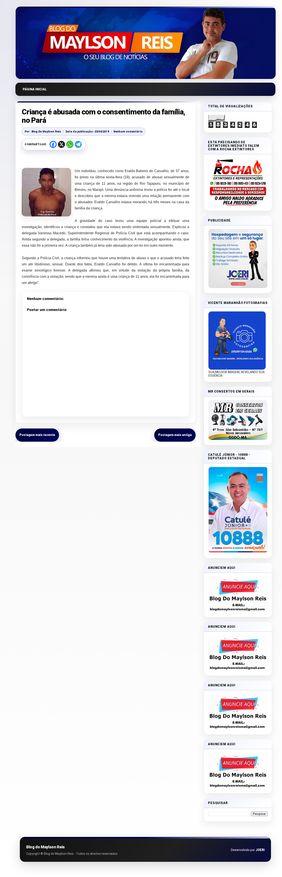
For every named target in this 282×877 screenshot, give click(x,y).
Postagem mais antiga (175, 435)
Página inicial (35, 89)
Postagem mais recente (37, 435)
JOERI (260, 850)
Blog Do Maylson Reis (46, 131)
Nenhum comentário (128, 131)
